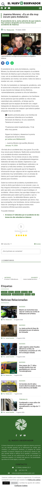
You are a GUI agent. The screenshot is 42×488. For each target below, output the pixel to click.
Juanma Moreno (6, 294)
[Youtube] (9, 8)
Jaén (30, 292)
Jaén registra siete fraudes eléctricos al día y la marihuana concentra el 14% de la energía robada (30, 350)
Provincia (27, 294)
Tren (33, 294)
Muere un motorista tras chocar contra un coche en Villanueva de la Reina (29, 312)
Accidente (4, 292)
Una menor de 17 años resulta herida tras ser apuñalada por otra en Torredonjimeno (27, 368)
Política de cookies (34, 480)
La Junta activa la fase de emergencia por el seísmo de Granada (29, 330)
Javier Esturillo (10, 338)
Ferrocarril (24, 292)
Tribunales (23, 399)
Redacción (10, 30)
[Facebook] (2, 8)
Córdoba (17, 292)
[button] (3, 3)
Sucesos (5, 35)
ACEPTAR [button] (6, 483)
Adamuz (11, 292)
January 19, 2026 (11, 145)
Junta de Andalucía (17, 294)
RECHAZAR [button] (14, 483)
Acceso (38, 244)
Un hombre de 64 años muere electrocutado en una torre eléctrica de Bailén (30, 386)
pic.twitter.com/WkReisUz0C (15, 139)
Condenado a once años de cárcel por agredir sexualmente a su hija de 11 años (29, 405)
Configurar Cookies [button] (21, 486)
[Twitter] (5, 8)
